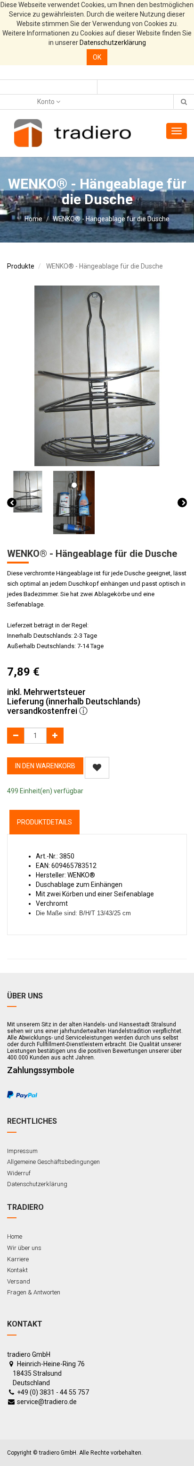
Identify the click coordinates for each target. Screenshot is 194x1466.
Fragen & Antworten (33, 1292)
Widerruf (19, 1173)
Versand (18, 1281)
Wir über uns (24, 1247)
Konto (46, 101)
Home (33, 219)
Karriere (18, 1259)
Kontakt (17, 1270)
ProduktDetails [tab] (44, 822)
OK (97, 57)
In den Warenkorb (45, 766)
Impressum (22, 1150)
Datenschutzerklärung (113, 42)
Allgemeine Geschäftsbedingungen (53, 1161)
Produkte (20, 266)
